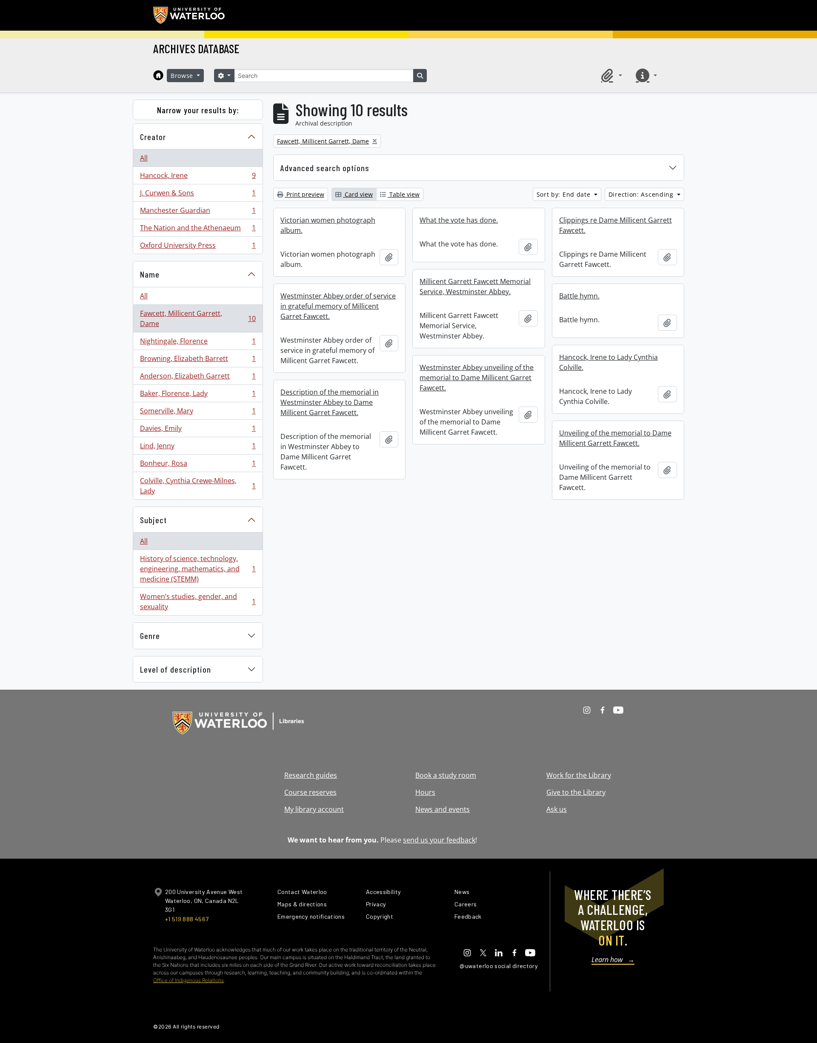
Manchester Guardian (198, 212)
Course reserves (310, 792)
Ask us (556, 809)
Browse (183, 76)
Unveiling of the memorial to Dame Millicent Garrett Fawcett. (615, 438)
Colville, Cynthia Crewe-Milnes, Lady (198, 486)
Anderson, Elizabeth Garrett (198, 378)
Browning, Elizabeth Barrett (198, 360)
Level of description (175, 669)
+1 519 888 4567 (187, 919)
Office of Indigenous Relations (188, 980)
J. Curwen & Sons (198, 195)
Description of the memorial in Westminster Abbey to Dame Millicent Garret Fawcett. (329, 402)
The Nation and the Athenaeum (198, 230)
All (144, 158)
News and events (442, 809)
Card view (358, 194)
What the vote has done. (459, 220)
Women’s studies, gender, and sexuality (198, 601)
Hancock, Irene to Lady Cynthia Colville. (608, 362)
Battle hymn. (579, 296)
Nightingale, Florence (198, 343)
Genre (150, 635)
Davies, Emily (198, 430)
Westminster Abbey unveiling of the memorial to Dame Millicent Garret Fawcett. (477, 378)
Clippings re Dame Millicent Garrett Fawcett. (615, 225)
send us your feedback (439, 840)
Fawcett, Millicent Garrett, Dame (198, 318)
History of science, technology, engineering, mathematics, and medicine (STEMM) (198, 569)
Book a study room (445, 775)
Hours (425, 792)
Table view (404, 194)
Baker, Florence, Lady (198, 395)
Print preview (304, 194)
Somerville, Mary (198, 413)
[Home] (158, 75)
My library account (314, 809)
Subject (153, 520)
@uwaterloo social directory (499, 965)
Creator (153, 137)
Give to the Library (576, 792)
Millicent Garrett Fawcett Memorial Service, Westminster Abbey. (475, 286)
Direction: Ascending (642, 194)
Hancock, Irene (198, 177)
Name (150, 274)
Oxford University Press (198, 247)
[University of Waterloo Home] (189, 15)
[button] (610, 75)
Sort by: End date (565, 194)
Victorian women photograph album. (327, 225)
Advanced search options (324, 168)
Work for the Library (578, 775)
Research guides (310, 775)
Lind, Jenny (198, 448)
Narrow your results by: (198, 110)
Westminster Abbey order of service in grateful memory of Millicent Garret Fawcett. (338, 306)
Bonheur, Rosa (198, 465)
